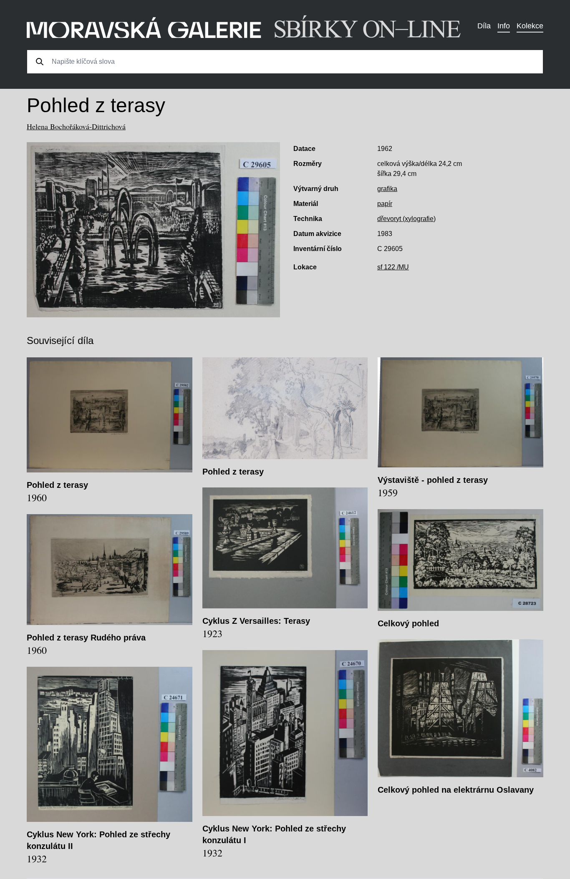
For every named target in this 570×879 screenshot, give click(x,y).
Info (503, 26)
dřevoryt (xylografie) (406, 218)
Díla (484, 26)
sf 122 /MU (393, 267)
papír (384, 203)
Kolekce (530, 26)
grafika (387, 188)
